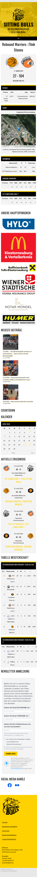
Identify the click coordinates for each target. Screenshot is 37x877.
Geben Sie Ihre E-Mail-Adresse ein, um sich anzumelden (17, 725)
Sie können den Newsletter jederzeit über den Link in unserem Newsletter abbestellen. (18, 748)
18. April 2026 (18, 511)
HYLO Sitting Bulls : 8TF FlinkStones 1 (18, 525)
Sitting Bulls (18, 24)
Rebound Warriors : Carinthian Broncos (18, 503)
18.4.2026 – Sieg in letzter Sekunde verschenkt (18, 401)
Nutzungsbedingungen (16, 768)
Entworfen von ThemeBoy (9, 871)
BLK (29, 183)
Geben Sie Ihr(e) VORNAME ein (16, 716)
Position (5, 183)
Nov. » (33, 453)
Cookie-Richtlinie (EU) (9, 839)
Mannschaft (10, 571)
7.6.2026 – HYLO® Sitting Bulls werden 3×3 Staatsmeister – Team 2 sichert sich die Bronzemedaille (17, 354)
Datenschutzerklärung (9, 835)
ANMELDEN (10, 754)
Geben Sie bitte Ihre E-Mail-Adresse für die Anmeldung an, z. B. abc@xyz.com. (16, 734)
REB (15, 183)
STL (25, 183)
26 (29, 445)
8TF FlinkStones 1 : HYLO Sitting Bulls (18, 480)
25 (24, 445)
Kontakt (4, 822)
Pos (3, 571)
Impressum (5, 831)
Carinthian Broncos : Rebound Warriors (18, 548)
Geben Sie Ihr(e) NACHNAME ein (17, 708)
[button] (18, 129)
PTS (11, 183)
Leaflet (6, 145)
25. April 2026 (18, 466)
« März (13, 453)
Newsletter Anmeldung (9, 826)
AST (20, 183)
